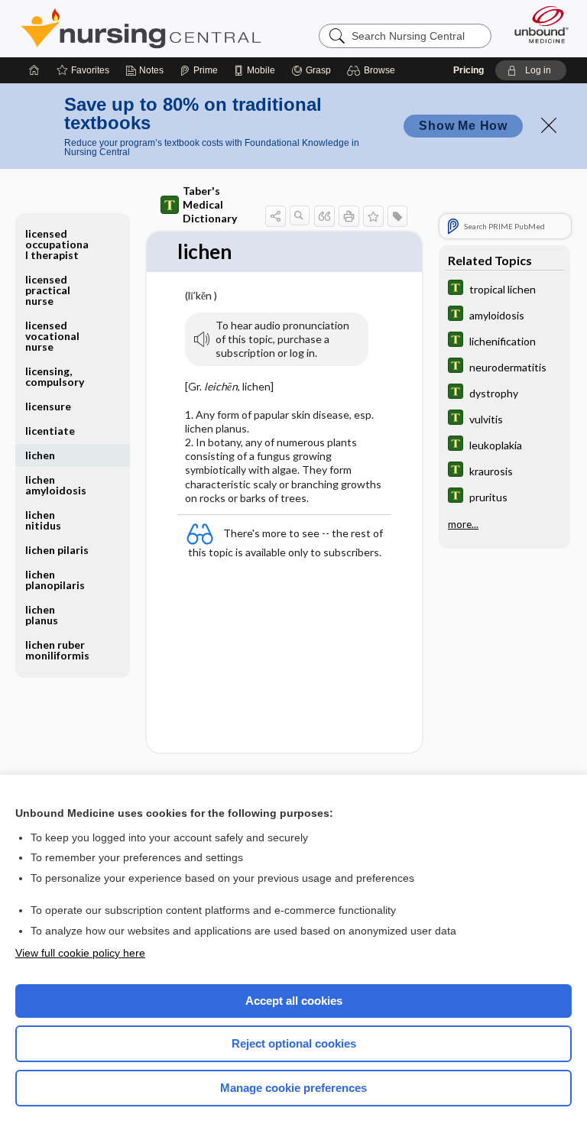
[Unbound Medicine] (536, 24)
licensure (48, 406)
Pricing (468, 70)
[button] (373, 70)
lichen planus (41, 615)
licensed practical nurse (47, 290)
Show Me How (463, 125)
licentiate (50, 430)
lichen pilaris (57, 549)
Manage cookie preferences (293, 1087)
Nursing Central (141, 28)
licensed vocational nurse (52, 336)
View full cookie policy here (80, 953)
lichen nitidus (43, 520)
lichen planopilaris (55, 579)
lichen (40, 455)
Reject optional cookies (294, 1043)
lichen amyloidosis (55, 485)
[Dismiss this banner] (548, 125)
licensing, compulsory (54, 376)
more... (463, 524)
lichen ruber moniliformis (57, 650)
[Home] (34, 70)
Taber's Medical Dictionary (210, 204)
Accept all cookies (293, 1000)
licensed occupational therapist (57, 244)
